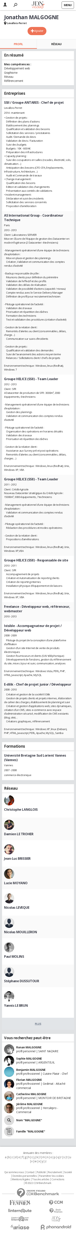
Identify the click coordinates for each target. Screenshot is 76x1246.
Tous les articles (40, 1179)
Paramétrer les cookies (51, 1176)
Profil (18, 44)
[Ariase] (20, 1227)
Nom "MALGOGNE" (29, 1120)
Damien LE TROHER (18, 834)
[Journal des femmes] (20, 1202)
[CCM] (56, 1202)
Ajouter (38, 31)
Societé (68, 1172)
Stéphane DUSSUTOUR (21, 981)
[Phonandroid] (56, 1227)
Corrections (57, 1179)
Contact (30, 1172)
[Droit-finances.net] (56, 1210)
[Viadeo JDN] (56, 1219)
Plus (38, 1024)
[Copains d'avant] (20, 1219)
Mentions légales (21, 1179)
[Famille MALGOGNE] (9, 1131)
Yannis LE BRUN (16, 1005)
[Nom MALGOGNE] (9, 1120)
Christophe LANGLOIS (21, 809)
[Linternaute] (20, 1211)
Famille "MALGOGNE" (30, 1131)
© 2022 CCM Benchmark (38, 1183)
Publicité (41, 1172)
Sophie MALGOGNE (29, 1058)
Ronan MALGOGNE (28, 1047)
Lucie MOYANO (16, 883)
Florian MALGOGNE (29, 1080)
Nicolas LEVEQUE (16, 907)
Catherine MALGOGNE (31, 1094)
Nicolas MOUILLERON (20, 932)
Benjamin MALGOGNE (31, 1070)
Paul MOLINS (14, 956)
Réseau (56, 44)
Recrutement (55, 1172)
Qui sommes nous (14, 1172)
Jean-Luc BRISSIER (17, 858)
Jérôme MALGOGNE (29, 1104)
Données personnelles (25, 1176)
